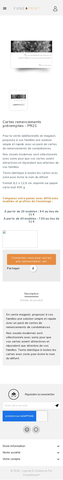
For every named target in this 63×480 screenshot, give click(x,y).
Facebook (26, 429)
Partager (33, 268)
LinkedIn (36, 429)
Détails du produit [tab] (31, 300)
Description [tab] (31, 293)
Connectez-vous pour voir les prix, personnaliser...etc (32, 259)
